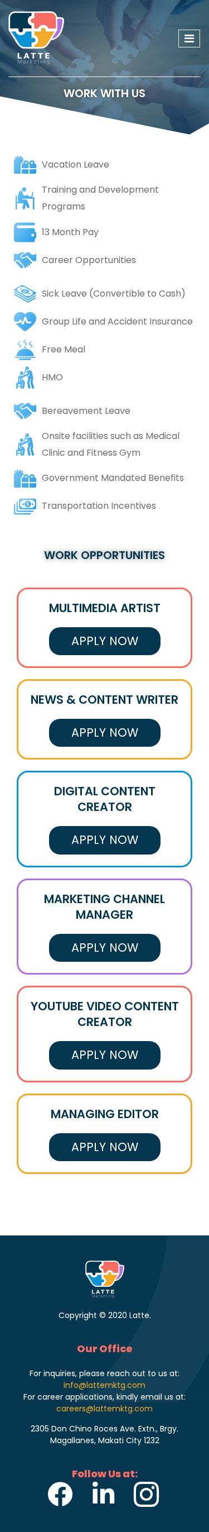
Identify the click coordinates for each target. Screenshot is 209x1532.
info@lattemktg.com (104, 1385)
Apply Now (104, 641)
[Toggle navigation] (189, 38)
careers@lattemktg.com (104, 1408)
